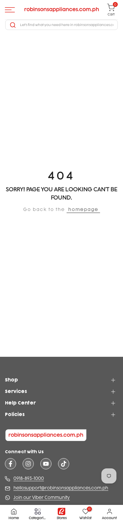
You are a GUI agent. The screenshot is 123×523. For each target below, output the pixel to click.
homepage (83, 209)
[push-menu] (10, 9)
